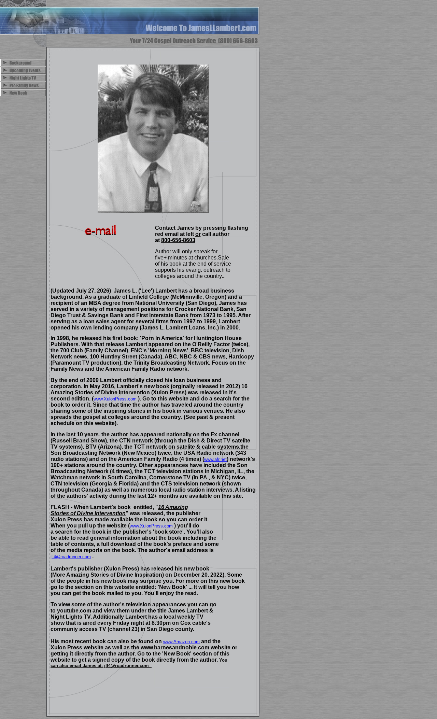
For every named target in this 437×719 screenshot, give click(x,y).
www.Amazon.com (181, 641)
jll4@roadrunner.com (71, 556)
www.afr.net (215, 459)
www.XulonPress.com (115, 398)
